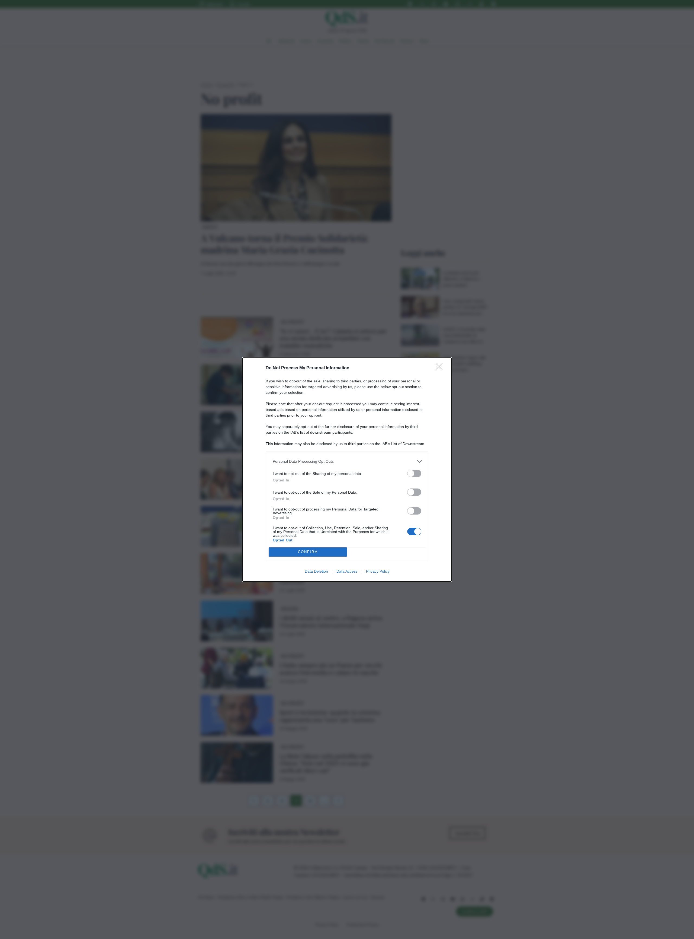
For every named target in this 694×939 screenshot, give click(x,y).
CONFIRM (308, 552)
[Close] (441, 368)
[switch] (414, 473)
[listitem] (347, 461)
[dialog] (347, 470)
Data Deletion (316, 571)
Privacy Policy (378, 571)
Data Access (347, 571)
